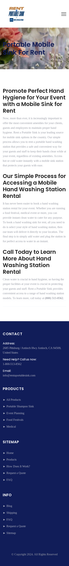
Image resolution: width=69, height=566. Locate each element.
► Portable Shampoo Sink (18, 406)
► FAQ (7, 479)
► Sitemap (9, 533)
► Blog (7, 505)
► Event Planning (13, 413)
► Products (10, 459)
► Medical (9, 426)
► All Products (12, 399)
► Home (8, 452)
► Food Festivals (13, 419)
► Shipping (10, 512)
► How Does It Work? (16, 466)
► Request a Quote (14, 473)
